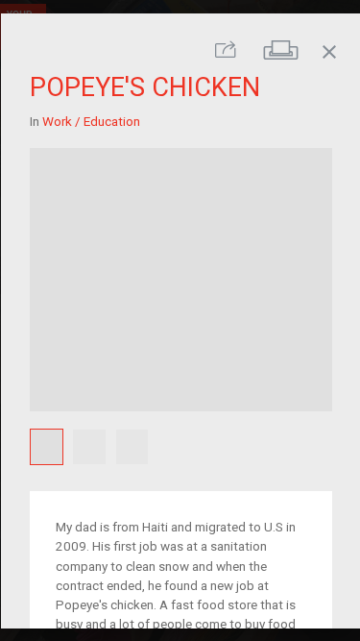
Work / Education (90, 121)
